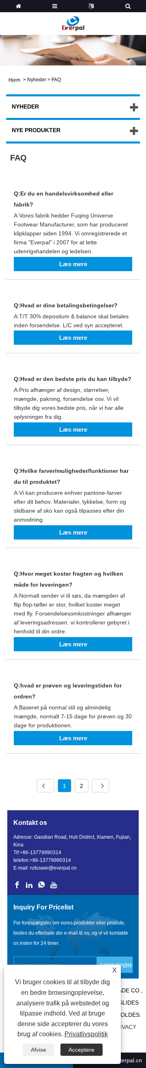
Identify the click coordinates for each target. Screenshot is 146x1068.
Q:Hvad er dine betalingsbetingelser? (66, 305)
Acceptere (81, 1049)
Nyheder (36, 80)
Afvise (38, 1049)
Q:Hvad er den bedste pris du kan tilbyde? (72, 379)
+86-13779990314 (40, 852)
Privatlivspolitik (86, 1034)
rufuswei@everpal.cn (53, 868)
